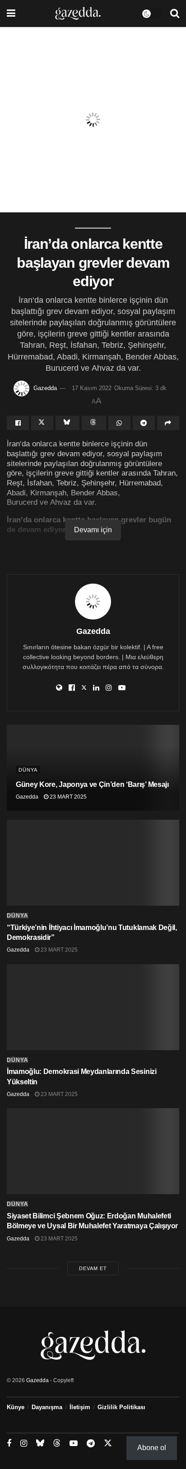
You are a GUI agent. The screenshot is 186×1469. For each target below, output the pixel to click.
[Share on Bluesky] (67, 423)
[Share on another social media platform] (168, 423)
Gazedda (45, 388)
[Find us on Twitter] (108, 1443)
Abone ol (151, 1447)
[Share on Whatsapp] (119, 423)
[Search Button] (174, 13)
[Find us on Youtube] (74, 1443)
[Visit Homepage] (78, 13)
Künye (15, 1407)
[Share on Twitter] (42, 423)
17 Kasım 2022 (92, 388)
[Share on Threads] (94, 423)
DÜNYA (28, 770)
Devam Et (93, 1268)
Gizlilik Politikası (121, 1407)
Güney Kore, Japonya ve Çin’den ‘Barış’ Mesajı (92, 784)
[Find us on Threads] (56, 1443)
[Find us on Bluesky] (40, 1443)
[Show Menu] (11, 13)
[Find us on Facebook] (9, 1443)
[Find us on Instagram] (23, 1443)
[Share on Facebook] (18, 423)
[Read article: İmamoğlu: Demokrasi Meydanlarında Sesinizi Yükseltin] (93, 1007)
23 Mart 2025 (67, 797)
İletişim (80, 1407)
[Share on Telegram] (144, 423)
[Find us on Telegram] (91, 1443)
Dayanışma (47, 1407)
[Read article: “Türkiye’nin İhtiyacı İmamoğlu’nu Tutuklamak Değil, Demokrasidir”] (93, 863)
